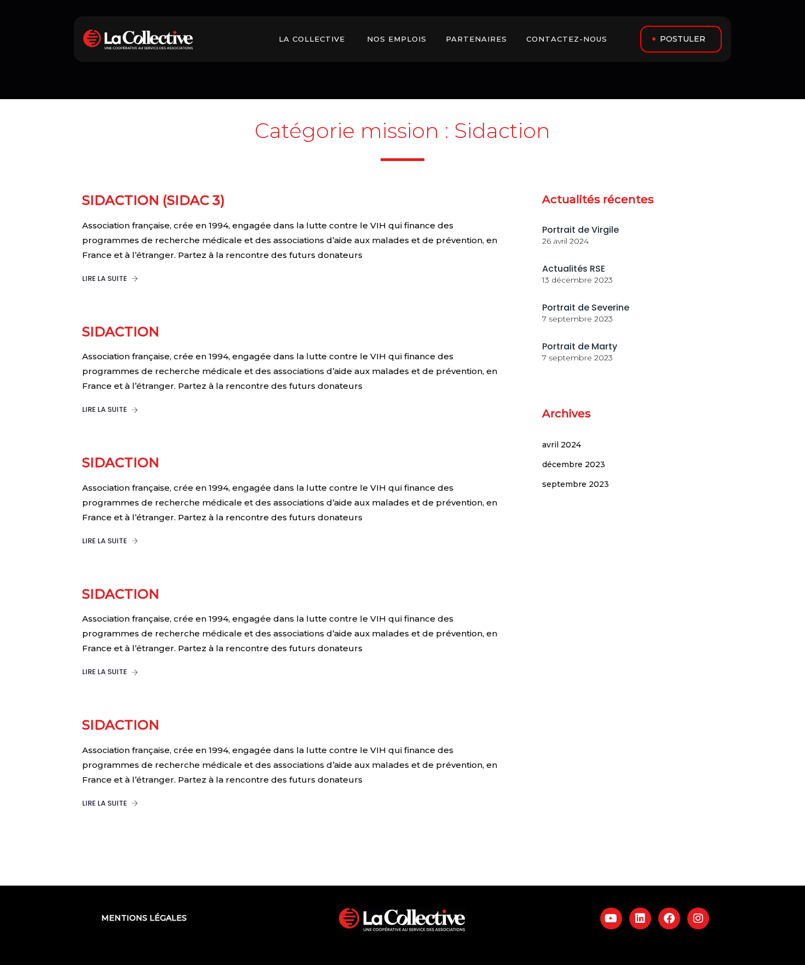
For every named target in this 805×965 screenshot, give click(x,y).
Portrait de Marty (579, 346)
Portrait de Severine (585, 307)
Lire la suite (105, 278)
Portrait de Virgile (580, 229)
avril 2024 (561, 445)
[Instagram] (698, 918)
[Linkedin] (640, 918)
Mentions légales (144, 918)
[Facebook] (669, 918)
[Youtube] (611, 918)
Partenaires (478, 39)
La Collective (313, 39)
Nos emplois (398, 39)
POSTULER (682, 39)
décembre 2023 (573, 464)
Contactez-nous (568, 39)
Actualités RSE (573, 268)
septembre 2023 (575, 484)
